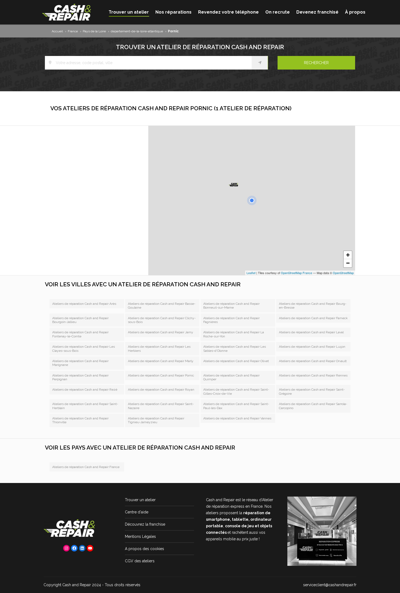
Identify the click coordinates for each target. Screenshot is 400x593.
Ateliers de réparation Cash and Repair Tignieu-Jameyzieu (156, 420)
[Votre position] (252, 200)
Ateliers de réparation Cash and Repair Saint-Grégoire (312, 391)
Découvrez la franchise (145, 524)
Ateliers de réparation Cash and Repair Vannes (237, 418)
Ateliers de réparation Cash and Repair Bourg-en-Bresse (312, 305)
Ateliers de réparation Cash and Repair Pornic (161, 375)
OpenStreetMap (343, 273)
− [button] (348, 263)
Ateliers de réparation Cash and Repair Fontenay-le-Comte (80, 334)
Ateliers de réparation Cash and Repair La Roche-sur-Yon (233, 334)
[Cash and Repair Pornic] (233, 184)
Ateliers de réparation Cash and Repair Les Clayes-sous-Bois (83, 348)
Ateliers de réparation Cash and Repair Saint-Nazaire (161, 406)
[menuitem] (128, 12)
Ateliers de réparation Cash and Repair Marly (160, 361)
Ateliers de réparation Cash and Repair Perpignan (80, 377)
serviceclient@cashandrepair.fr (329, 585)
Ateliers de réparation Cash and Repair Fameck (313, 318)
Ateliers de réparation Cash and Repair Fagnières (231, 320)
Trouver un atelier (140, 500)
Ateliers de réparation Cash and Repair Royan (161, 389)
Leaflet (251, 273)
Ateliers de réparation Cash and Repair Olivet (236, 361)
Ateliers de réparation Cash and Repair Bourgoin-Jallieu (80, 320)
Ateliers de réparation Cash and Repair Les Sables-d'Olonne (234, 348)
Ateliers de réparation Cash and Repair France (85, 467)
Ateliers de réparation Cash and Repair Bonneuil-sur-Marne (231, 305)
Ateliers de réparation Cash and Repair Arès (84, 304)
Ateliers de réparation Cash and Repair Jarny (160, 332)
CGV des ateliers (140, 561)
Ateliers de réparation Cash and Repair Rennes (313, 375)
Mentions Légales (140, 536)
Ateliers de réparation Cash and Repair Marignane (80, 363)
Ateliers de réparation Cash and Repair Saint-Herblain (85, 406)
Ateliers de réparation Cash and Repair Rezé (84, 389)
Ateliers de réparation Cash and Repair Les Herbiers (159, 348)
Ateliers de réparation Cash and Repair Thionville (80, 420)
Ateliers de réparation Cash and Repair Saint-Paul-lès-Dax (236, 406)
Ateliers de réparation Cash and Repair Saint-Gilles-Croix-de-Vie (236, 391)
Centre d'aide (136, 512)
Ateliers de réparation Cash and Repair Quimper (231, 377)
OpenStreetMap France (296, 273)
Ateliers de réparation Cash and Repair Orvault (313, 361)
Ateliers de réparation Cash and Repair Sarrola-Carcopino (313, 406)
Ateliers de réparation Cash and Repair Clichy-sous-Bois (162, 320)
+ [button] (348, 255)
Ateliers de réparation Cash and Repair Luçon (312, 347)
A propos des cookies (144, 549)
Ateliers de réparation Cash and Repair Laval (311, 332)
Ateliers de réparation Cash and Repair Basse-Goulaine (161, 305)
